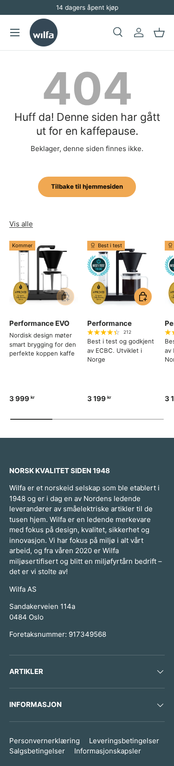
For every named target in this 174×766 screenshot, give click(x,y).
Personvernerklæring (44, 740)
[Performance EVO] (43, 275)
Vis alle (21, 223)
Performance (109, 323)
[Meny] (15, 32)
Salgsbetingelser (37, 750)
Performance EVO (39, 323)
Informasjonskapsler (107, 750)
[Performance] (121, 275)
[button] (159, 32)
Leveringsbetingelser (124, 740)
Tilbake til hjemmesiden (87, 186)
